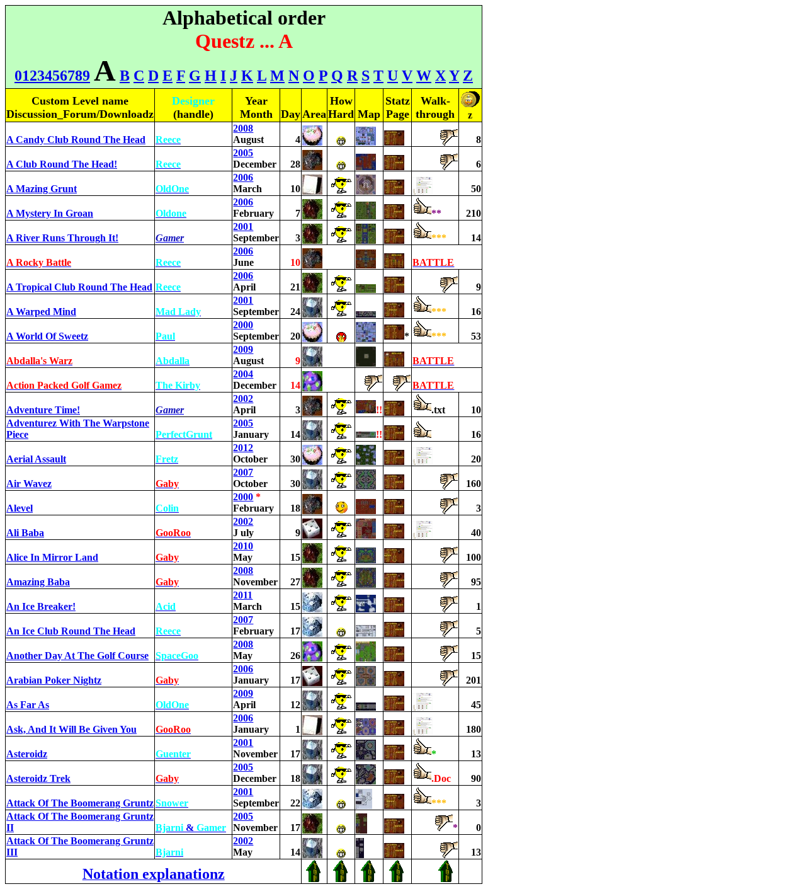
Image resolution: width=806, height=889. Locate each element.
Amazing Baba (38, 581)
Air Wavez (29, 483)
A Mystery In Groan (49, 213)
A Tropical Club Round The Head (79, 287)
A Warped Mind (41, 311)
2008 (243, 128)
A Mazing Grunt (41, 188)
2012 (243, 447)
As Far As (27, 704)
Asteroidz (26, 753)
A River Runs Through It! (62, 237)
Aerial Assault (36, 459)
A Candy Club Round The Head (75, 139)
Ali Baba (25, 532)
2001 (243, 226)
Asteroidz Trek (38, 778)
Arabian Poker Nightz (53, 680)
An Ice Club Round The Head (70, 631)
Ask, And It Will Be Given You (71, 729)
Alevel (19, 508)
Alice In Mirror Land (52, 557)
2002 (243, 398)
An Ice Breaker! (41, 606)
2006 (243, 177)
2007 (243, 472)
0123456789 (52, 75)
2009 (243, 349)
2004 (243, 374)
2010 (243, 546)
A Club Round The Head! (61, 164)
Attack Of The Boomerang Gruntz (80, 803)
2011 (243, 595)
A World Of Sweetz (47, 336)
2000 (243, 324)
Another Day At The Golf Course (77, 655)
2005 (243, 152)
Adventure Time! (43, 409)
